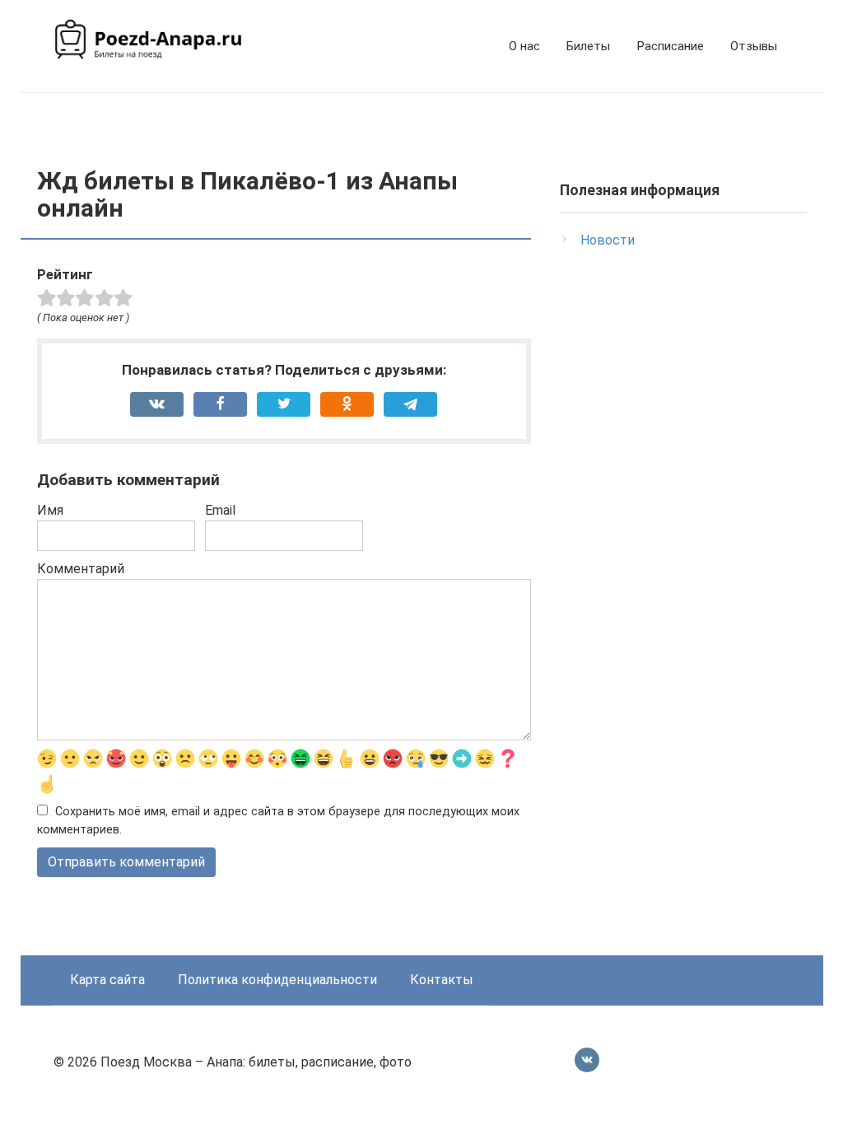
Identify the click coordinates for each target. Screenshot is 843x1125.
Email (220, 510)
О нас (524, 46)
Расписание (670, 46)
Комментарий (80, 569)
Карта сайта (107, 979)
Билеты (588, 46)
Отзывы (753, 46)
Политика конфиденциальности (277, 979)
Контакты (441, 979)
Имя (50, 510)
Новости (607, 240)
